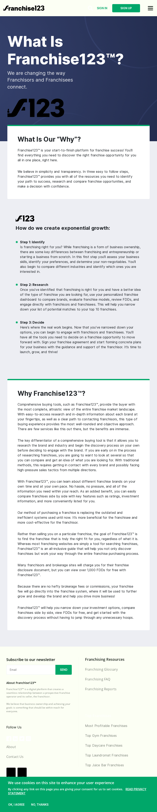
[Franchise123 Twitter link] (21, 738)
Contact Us (15, 756)
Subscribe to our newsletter (30, 659)
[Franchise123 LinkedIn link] (15, 738)
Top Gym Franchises (101, 736)
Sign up (126, 8)
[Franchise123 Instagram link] (28, 738)
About (11, 747)
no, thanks (39, 804)
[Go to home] (23, 8)
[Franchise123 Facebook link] (8, 738)
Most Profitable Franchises (106, 726)
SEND (63, 669)
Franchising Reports (101, 689)
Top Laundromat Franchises (106, 755)
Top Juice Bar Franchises (104, 765)
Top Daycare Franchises (104, 745)
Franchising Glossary (101, 669)
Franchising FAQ (97, 679)
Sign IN (102, 8)
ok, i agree (16, 804)
